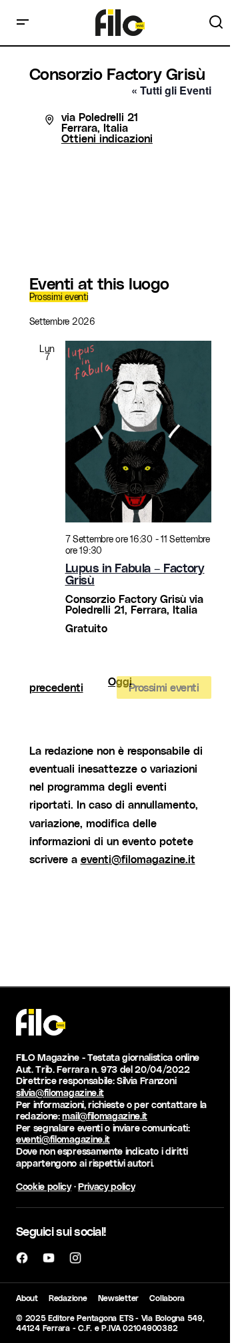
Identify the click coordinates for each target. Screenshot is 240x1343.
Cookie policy (43, 1186)
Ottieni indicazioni (107, 138)
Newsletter (118, 1297)
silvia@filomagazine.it (60, 1092)
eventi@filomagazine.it (138, 859)
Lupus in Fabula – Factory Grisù (135, 573)
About (27, 1297)
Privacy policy (106, 1186)
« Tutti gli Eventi (171, 90)
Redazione (68, 1297)
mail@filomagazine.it (104, 1115)
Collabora (167, 1297)
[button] (23, 22)
